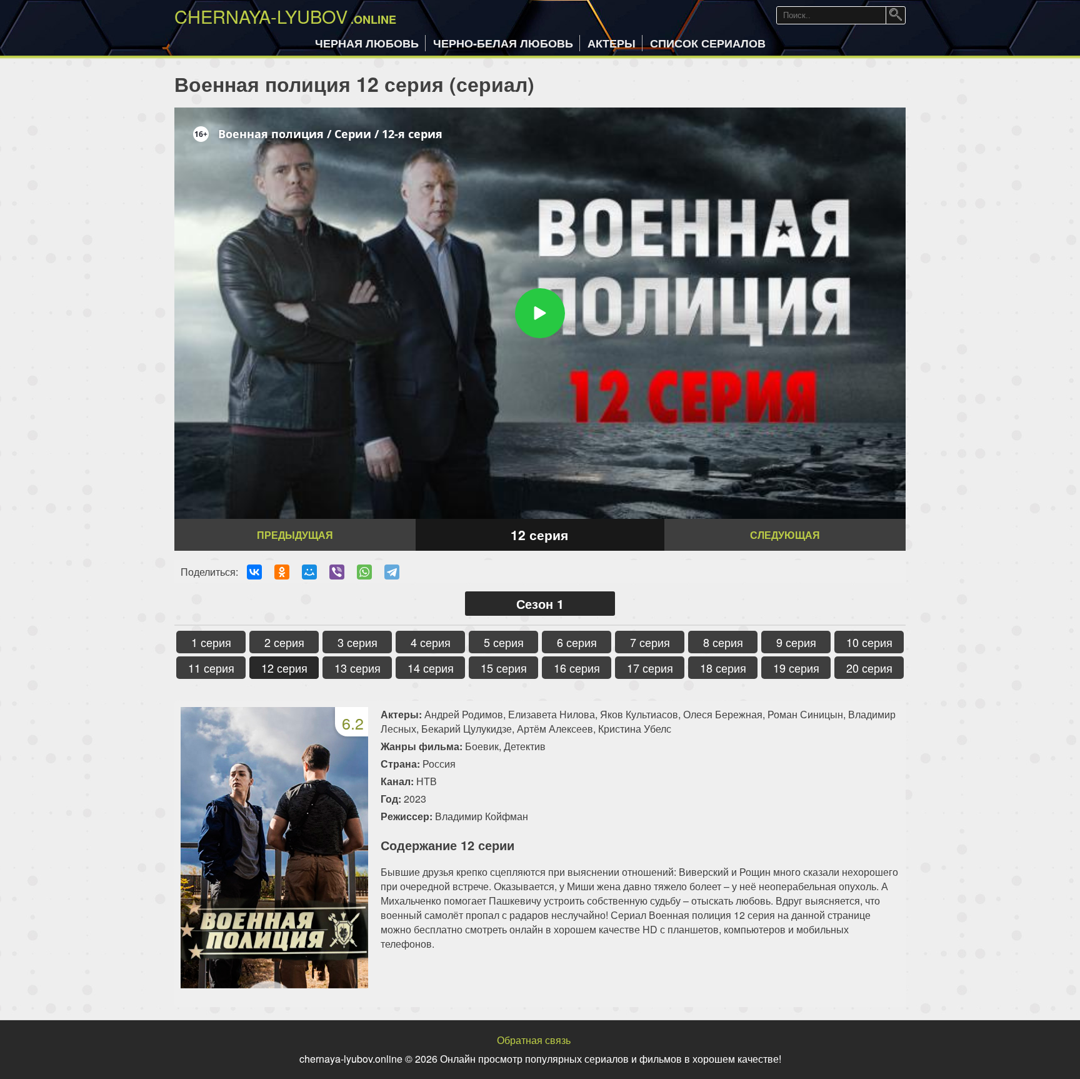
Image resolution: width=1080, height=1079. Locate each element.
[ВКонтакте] (254, 572)
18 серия (723, 668)
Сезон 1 (540, 604)
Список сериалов (708, 43)
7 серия (650, 642)
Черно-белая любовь (503, 43)
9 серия (796, 642)
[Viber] (336, 572)
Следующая (785, 535)
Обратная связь (534, 1040)
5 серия (504, 642)
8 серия (723, 642)
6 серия (577, 642)
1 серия (211, 642)
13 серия (357, 668)
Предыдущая (295, 535)
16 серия (577, 668)
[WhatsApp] (364, 572)
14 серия (431, 668)
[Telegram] (391, 572)
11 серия (211, 668)
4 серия (431, 642)
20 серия (869, 668)
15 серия (504, 668)
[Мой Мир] (309, 572)
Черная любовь (367, 43)
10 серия (869, 642)
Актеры (612, 43)
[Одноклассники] (281, 572)
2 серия (284, 642)
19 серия (796, 668)
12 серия (284, 668)
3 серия (358, 642)
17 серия (650, 668)
